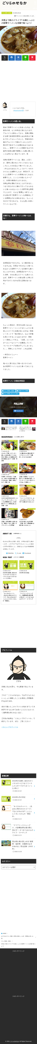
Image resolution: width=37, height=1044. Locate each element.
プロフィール (5, 8)
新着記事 (14, 8)
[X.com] (18, 553)
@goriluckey (18, 110)
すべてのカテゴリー (24, 8)
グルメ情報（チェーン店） (11, 393)
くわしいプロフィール (9, 727)
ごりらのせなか (14, 1041)
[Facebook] (18, 411)
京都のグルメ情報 (23, 390)
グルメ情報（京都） (7, 12)
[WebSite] (10, 553)
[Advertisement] (18, 80)
